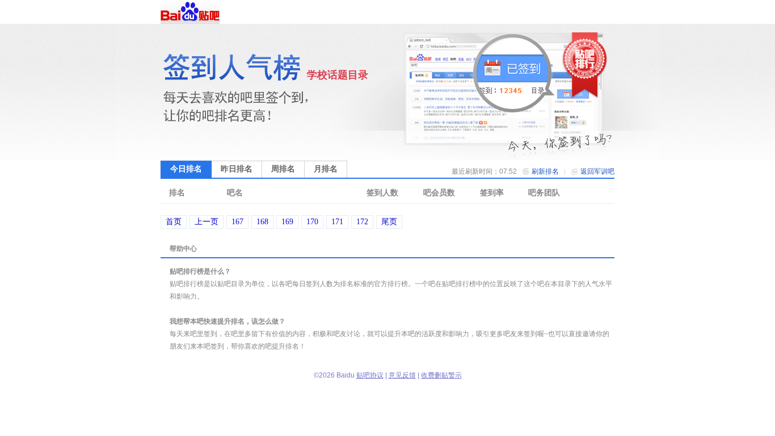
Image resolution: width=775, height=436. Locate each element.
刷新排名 (545, 171)
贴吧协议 (370, 375)
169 (287, 221)
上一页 (206, 221)
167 (237, 221)
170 (312, 221)
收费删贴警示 (441, 375)
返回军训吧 (597, 171)
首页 (174, 221)
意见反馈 (402, 375)
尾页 (389, 221)
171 (337, 221)
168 (262, 221)
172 (362, 221)
